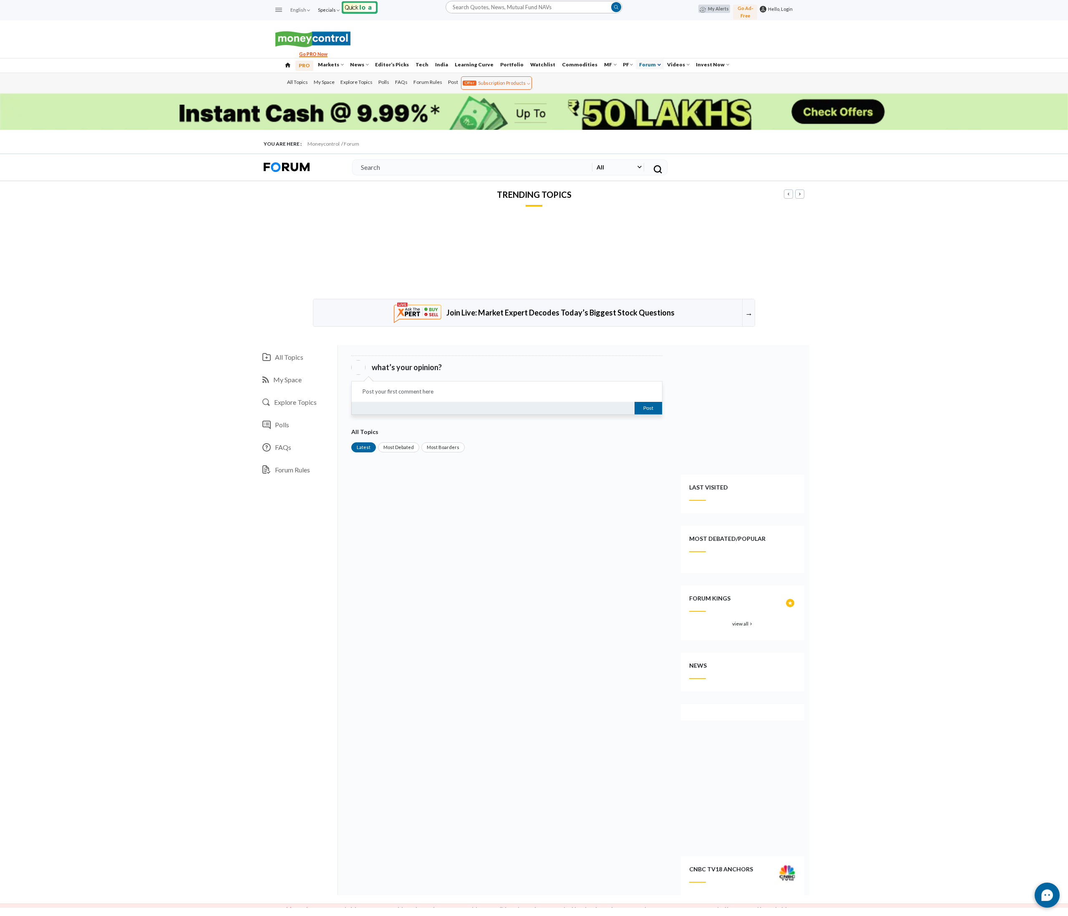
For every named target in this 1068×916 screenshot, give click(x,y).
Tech (422, 64)
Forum (648, 64)
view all (742, 624)
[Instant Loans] (360, 6)
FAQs (401, 82)
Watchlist (542, 64)
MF (608, 64)
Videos (676, 64)
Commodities (579, 64)
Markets (329, 64)
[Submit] (616, 7)
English (298, 10)
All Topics (297, 82)
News (357, 64)
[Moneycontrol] (312, 38)
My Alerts (718, 8)
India (441, 64)
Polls (383, 82)
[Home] (288, 64)
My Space (324, 82)
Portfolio (512, 64)
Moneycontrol (323, 144)
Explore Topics (356, 82)
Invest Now (710, 64)
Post (453, 82)
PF (626, 64)
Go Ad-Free (745, 11)
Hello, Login (779, 9)
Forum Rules (427, 82)
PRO (304, 65)
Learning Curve (474, 64)
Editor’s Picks (392, 64)
